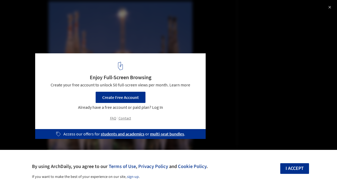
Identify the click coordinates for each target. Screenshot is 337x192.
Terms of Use (122, 166)
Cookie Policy (192, 166)
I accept (295, 168)
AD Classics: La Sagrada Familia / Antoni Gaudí (67, 9)
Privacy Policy (153, 166)
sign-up (133, 176)
